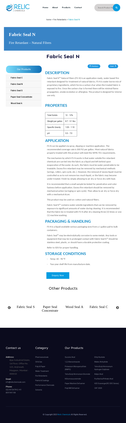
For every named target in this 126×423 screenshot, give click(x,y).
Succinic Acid (70, 357)
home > (49, 19)
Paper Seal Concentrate (21, 97)
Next (112, 66)
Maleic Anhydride (101, 362)
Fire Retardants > (60, 19)
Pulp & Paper (40, 366)
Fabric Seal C (17, 78)
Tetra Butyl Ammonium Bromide (77, 374)
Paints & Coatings (42, 380)
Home (45, 8)
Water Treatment (42, 371)
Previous (94, 66)
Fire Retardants (41, 376)
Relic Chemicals (64, 415)
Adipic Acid (98, 374)
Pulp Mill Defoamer (72, 388)
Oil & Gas (38, 362)
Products (66, 8)
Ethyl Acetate (99, 357)
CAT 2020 (98, 388)
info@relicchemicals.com (15, 382)
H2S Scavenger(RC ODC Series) (106, 383)
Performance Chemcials (44, 385)
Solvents (38, 390)
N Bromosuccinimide (73, 379)
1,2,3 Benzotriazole (72, 362)
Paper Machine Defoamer (75, 383)
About (55, 8)
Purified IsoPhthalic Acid (103, 379)
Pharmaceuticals (41, 357)
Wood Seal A (16, 103)
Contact (78, 8)
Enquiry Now (58, 275)
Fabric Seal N (74, 19)
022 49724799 (11, 390)
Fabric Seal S (17, 90)
